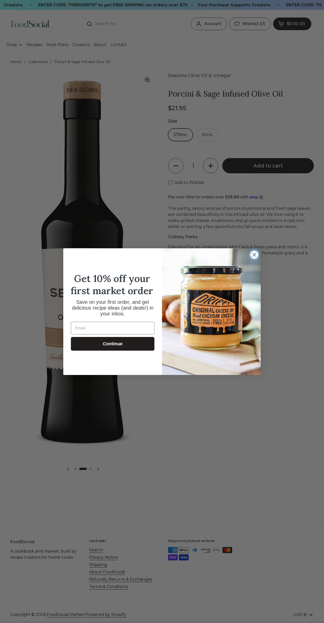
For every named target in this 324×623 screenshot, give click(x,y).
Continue (113, 343)
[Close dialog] (254, 254)
